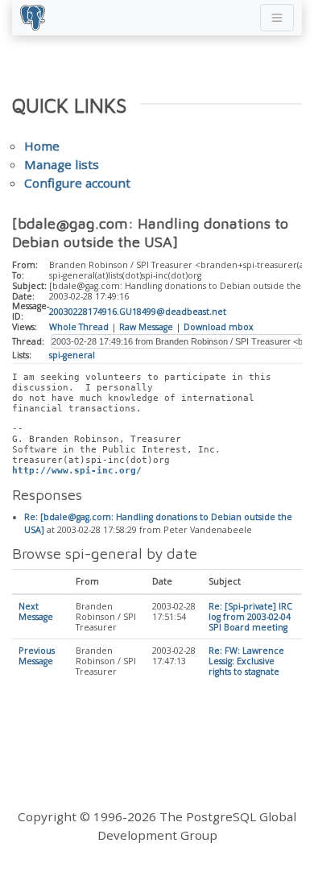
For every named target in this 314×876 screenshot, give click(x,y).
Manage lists (61, 164)
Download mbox (219, 327)
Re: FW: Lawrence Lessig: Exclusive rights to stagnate (246, 661)
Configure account (77, 183)
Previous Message (37, 656)
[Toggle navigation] (277, 17)
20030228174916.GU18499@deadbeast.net (137, 311)
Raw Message (146, 327)
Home (42, 146)
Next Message (36, 611)
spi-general (72, 355)
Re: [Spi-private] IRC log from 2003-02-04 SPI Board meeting (250, 617)
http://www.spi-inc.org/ (77, 470)
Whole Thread (79, 327)
